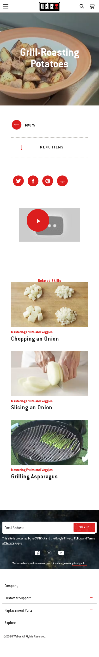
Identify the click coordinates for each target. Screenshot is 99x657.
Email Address (14, 528)
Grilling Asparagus (34, 476)
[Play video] (38, 220)
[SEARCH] (83, 6)
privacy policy (79, 563)
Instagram (49, 553)
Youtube (61, 552)
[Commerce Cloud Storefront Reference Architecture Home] (49, 6)
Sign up (84, 527)
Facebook (37, 553)
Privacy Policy (73, 538)
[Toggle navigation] (5, 6)
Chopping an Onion (35, 338)
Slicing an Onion (31, 407)
